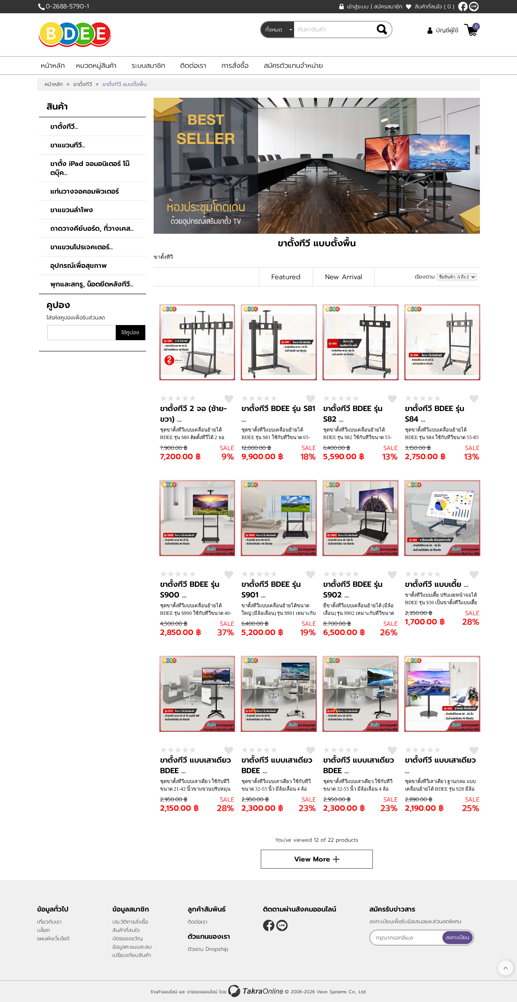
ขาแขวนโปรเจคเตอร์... (81, 247)
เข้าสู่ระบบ (358, 7)
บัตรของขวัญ (127, 939)
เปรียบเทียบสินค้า (131, 955)
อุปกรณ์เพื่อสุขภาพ (78, 265)
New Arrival (343, 277)
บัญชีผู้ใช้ (447, 30)
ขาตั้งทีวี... (64, 126)
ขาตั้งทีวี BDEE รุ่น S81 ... (278, 414)
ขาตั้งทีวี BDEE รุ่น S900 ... (190, 589)
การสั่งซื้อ (235, 65)
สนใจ (228, 399)
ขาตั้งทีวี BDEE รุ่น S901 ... (271, 589)
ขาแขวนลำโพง (71, 210)
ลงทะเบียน (457, 937)
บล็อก (43, 930)
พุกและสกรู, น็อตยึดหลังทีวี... (91, 284)
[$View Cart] (471, 30)
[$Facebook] (463, 6)
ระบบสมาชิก (148, 65)
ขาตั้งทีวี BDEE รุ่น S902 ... (353, 589)
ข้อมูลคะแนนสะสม (132, 947)
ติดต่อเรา (193, 65)
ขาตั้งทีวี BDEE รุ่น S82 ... (353, 414)
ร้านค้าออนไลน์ (164, 991)
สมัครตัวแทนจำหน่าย (293, 65)
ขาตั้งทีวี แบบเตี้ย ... (437, 584)
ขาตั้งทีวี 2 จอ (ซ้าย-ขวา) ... (193, 414)
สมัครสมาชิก (388, 7)
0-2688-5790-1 (67, 6)
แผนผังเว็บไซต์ (53, 939)
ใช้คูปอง (130, 332)
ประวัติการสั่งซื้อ (130, 922)
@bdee (474, 6)
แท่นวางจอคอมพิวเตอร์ (84, 191)
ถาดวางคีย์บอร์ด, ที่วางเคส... (92, 228)
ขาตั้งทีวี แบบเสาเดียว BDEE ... (195, 765)
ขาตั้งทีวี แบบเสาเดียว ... (440, 765)
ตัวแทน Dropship (208, 949)
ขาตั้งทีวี (82, 84)
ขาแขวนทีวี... (67, 145)
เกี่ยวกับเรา (49, 922)
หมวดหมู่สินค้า (96, 65)
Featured (286, 277)
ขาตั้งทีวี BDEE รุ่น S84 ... (434, 414)
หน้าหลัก (53, 65)
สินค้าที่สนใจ (434, 7)
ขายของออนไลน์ (202, 991)
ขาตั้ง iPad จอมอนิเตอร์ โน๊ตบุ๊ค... (89, 168)
